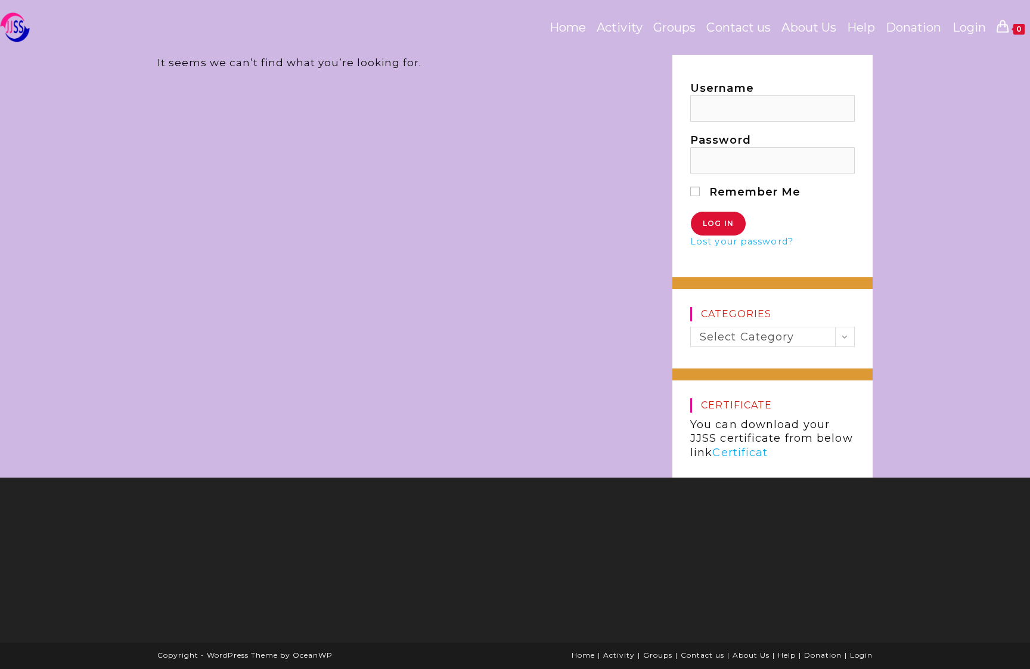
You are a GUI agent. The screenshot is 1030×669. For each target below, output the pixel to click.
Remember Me (753, 192)
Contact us (702, 655)
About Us (751, 655)
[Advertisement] (255, 564)
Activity (619, 655)
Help (787, 655)
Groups (657, 655)
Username (722, 88)
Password (720, 140)
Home (583, 655)
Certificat (740, 452)
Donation (823, 655)
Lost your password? (741, 241)
